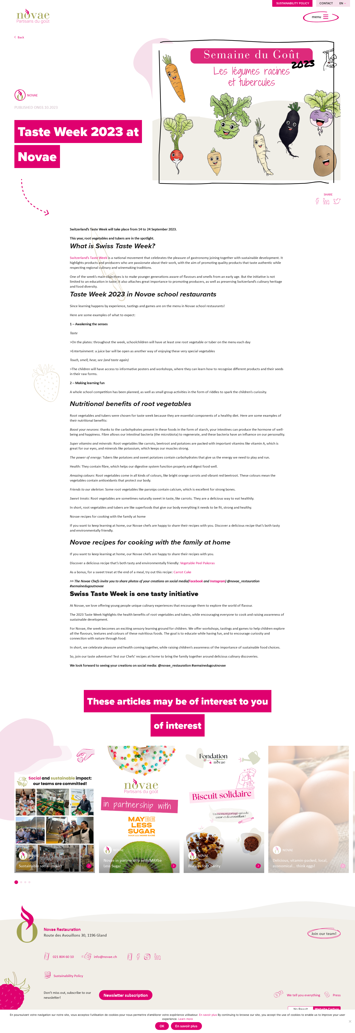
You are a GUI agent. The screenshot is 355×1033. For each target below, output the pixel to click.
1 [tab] (16, 882)
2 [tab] (21, 882)
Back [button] (21, 37)
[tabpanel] (54, 809)
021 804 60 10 (63, 956)
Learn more (185, 1018)
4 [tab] (29, 882)
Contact (326, 3)
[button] (89, 865)
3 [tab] (25, 882)
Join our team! (324, 933)
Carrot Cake (182, 572)
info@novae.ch (105, 956)
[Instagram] (147, 957)
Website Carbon (327, 1009)
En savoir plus (208, 1014)
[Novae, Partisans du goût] (32, 16)
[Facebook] (138, 957)
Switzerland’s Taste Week (88, 257)
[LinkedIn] (157, 957)
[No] (350, 1021)
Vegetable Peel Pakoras (197, 563)
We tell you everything (303, 995)
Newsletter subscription (126, 995)
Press (337, 995)
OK (162, 1026)
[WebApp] (130, 956)
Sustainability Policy (292, 3)
